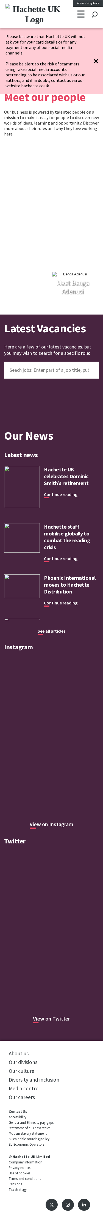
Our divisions (23, 1062)
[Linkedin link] (84, 1205)
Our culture (21, 1071)
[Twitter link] (52, 1205)
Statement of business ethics (29, 1128)
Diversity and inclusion (34, 1079)
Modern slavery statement (28, 1133)
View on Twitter (51, 1018)
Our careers (22, 1097)
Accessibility (17, 1117)
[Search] (94, 9)
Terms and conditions (25, 1178)
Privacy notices (20, 1167)
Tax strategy (18, 1189)
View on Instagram (51, 824)
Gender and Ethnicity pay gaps (31, 1122)
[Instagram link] (68, 1205)
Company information (25, 1162)
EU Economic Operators (26, 1144)
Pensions (15, 1184)
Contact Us (18, 1111)
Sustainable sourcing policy (29, 1139)
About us (19, 1053)
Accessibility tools (88, 3)
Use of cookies (19, 1173)
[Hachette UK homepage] (22, 14)
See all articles (51, 631)
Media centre (23, 1088)
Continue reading (60, 494)
